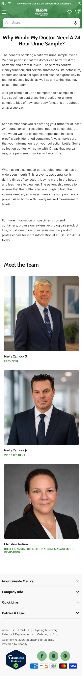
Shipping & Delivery (45, 630)
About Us (8, 630)
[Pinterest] (65, 656)
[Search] (6, 23)
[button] (75, 22)
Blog (55, 634)
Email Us (23, 630)
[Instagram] (53, 656)
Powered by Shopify (14, 644)
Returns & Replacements (17, 634)
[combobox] (45, 23)
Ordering (42, 634)
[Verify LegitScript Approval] (16, 660)
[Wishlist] (69, 12)
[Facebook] (42, 656)
